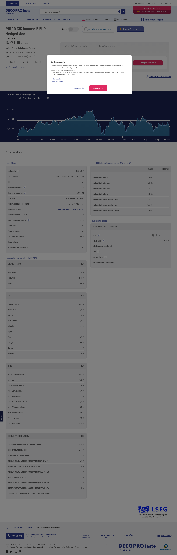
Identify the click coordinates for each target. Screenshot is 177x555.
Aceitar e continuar (98, 88)
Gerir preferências (79, 88)
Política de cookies (56, 79)
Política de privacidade (57, 81)
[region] (89, 74)
